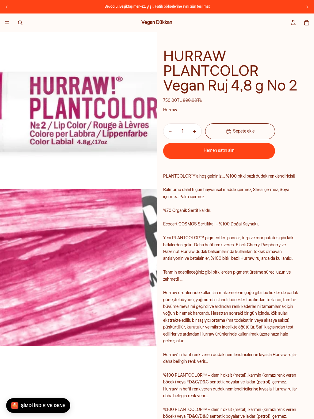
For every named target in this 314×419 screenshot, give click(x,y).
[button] (38, 405)
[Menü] (7, 23)
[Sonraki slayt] (307, 6)
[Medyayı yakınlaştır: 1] (78, 110)
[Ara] (20, 22)
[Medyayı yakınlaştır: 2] (78, 267)
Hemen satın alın (219, 151)
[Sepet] (306, 22)
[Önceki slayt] (6, 6)
